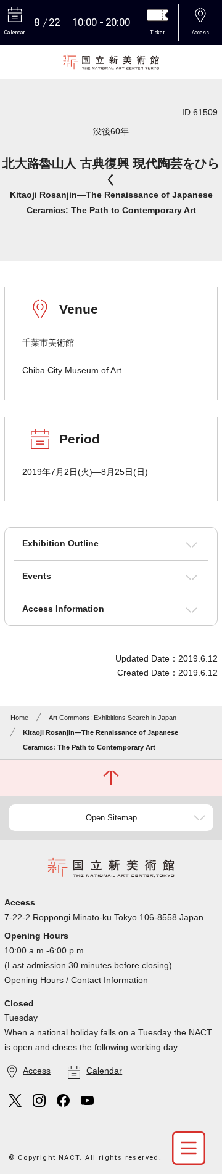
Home (19, 717)
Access (37, 1070)
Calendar (104, 1070)
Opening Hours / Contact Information (76, 980)
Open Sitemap (111, 817)
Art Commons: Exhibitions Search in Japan (112, 717)
